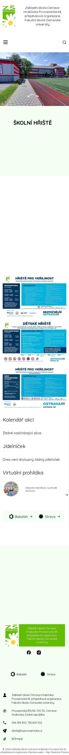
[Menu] (5, 42)
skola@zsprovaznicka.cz (27, 730)
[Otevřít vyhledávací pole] (65, 42)
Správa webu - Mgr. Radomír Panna (48, 752)
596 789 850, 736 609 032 (27, 722)
